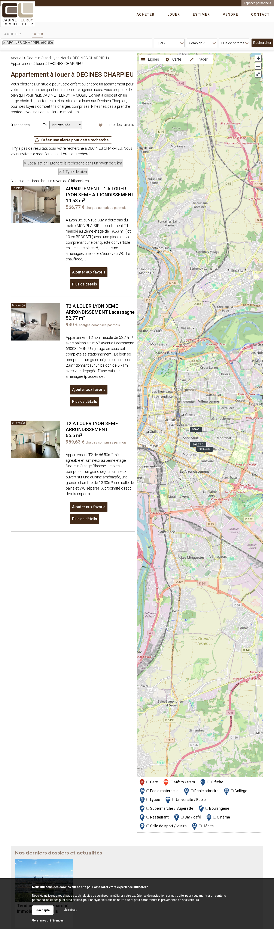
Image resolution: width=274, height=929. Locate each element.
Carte (176, 59)
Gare (153, 782)
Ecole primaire (206, 791)
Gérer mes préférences (48, 920)
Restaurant (159, 817)
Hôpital (208, 826)
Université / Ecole (190, 799)
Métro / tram (184, 782)
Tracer (202, 59)
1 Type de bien (75, 171)
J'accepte (43, 910)
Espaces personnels (257, 3)
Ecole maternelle (164, 791)
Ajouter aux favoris (88, 272)
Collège (240, 791)
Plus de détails (84, 284)
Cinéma (223, 817)
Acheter (12, 34)
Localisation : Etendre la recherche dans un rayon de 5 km (74, 163)
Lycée (154, 799)
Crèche (216, 782)
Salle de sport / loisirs (168, 826)
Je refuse (70, 909)
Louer (37, 34)
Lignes (153, 59)
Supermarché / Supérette (171, 808)
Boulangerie (218, 808)
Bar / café (192, 817)
